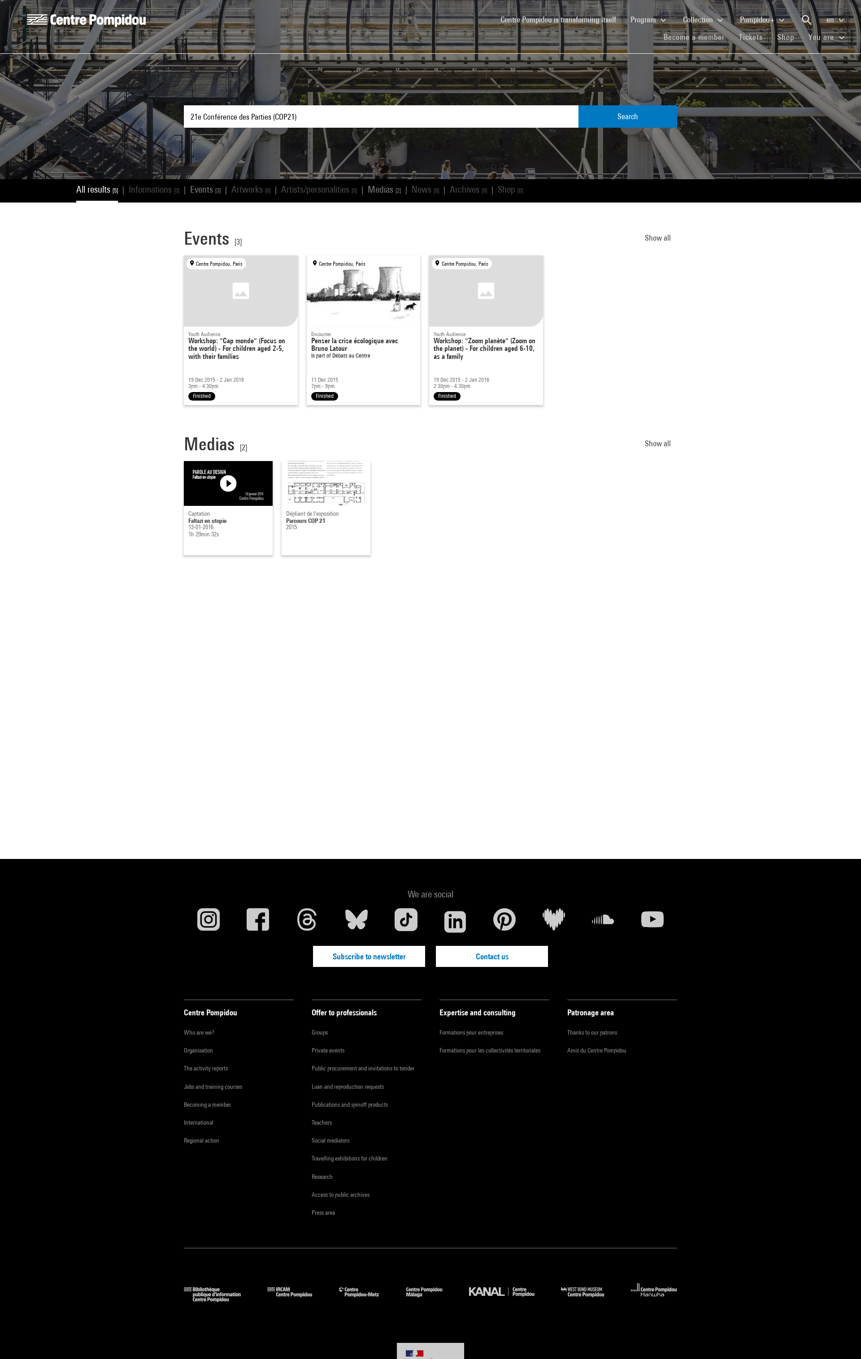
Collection (699, 19)
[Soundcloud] (603, 921)
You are (822, 37)
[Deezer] (553, 921)
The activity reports (206, 1068)
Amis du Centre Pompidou (596, 1050)
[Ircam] (296, 1299)
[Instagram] (208, 921)
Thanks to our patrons (592, 1032)
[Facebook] (258, 921)
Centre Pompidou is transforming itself (561, 19)
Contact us (492, 956)
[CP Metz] (365, 1299)
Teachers (322, 1122)
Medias (384, 189)
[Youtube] (652, 921)
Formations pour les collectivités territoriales (489, 1050)
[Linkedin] (455, 921)
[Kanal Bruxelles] (508, 1299)
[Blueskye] (356, 921)
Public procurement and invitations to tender (363, 1068)
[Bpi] (219, 1299)
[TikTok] (405, 921)
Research (322, 1176)
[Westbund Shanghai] (589, 1299)
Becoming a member (207, 1104)
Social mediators (330, 1140)
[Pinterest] (504, 921)
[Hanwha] (654, 1299)
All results (97, 189)
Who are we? (199, 1032)
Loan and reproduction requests (348, 1086)
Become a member (698, 37)
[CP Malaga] (431, 1299)
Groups (320, 1032)
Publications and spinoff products (350, 1104)
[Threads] (307, 921)
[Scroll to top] (840, 1338)
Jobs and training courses (213, 1086)
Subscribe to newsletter (369, 956)
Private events (328, 1050)
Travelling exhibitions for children (349, 1158)
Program (644, 19)
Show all (659, 237)
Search (627, 116)
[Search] (806, 20)
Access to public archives (341, 1194)
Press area (323, 1212)
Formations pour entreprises (471, 1032)
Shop (789, 37)
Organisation (198, 1050)
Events (205, 189)
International (198, 1122)
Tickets (751, 37)
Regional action (201, 1140)
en (831, 19)
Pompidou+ (758, 19)
